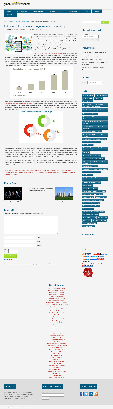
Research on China (101, 197)
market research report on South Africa (94, 191)
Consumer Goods (13, 21)
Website (39, 245)
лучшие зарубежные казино (57, 349)
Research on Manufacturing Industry (93, 211)
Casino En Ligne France (56, 357)
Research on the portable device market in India (48, 53)
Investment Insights (55, 11)
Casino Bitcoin (56, 359)
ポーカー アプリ (56, 373)
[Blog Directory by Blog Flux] (85, 257)
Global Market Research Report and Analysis (93, 135)
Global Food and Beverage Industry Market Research (93, 117)
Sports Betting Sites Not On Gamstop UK (56, 304)
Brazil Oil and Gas (88, 95)
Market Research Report (90, 188)
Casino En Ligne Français (56, 361)
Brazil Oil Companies (101, 95)
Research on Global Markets (91, 206)
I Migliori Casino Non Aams (56, 335)
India (19, 21)
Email (38, 241)
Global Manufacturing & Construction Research (93, 127)
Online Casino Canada (56, 306)
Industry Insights (22, 11)
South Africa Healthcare (99, 220)
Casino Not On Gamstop (56, 296)
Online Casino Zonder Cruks (56, 323)
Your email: (85, 34)
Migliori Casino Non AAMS (56, 377)
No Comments (43, 29)
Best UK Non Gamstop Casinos (56, 288)
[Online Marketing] (87, 255)
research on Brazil (88, 197)
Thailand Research (88, 226)
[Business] (100, 257)
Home (9, 11)
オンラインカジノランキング (56, 308)
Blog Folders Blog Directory (98, 263)
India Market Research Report (17, 170)
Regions (86, 11)
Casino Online (56, 341)
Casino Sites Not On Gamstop (56, 298)
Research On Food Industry (91, 203)
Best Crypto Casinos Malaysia (56, 365)
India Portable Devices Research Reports (38, 170)
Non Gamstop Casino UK (57, 319)
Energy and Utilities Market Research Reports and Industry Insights (93, 110)
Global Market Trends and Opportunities (94, 139)
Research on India (29, 172)
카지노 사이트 (56, 353)
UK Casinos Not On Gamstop (56, 327)
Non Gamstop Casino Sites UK (56, 339)
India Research (55, 170)
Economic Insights (38, 11)
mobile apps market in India (68, 170)
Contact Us (10, 14)
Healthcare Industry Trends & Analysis (93, 158)
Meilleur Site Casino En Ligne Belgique (56, 345)
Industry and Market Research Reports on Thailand (95, 178)
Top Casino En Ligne (56, 355)
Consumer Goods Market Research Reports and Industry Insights (93, 105)
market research (87, 185)
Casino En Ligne (56, 321)
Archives (84, 82)
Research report (102, 217)
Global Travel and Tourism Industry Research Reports (93, 148)
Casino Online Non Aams (56, 315)
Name (38, 237)
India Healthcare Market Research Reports (95, 169)
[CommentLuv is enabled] (9, 260)
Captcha (7, 249)
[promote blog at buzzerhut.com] (87, 266)
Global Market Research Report (92, 131)
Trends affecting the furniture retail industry (94, 52)
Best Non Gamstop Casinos (56, 300)
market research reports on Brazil (92, 194)
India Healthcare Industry (90, 166)
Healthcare (86, 152)
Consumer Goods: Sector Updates (92, 59)
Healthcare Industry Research (91, 155)
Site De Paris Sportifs (56, 351)
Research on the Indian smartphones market (18, 103)
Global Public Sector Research (91, 142)
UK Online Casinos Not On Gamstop (56, 302)
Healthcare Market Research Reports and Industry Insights (95, 162)
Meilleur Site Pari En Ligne (56, 369)
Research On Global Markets (23, 407)
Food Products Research (90, 114)
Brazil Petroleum (87, 98)
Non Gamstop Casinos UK (56, 313)
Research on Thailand (89, 217)
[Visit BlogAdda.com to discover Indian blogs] (93, 257)
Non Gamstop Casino (56, 317)
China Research (87, 101)
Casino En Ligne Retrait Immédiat (56, 371)
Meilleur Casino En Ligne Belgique (56, 343)
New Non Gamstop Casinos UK (56, 290)
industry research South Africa (91, 182)
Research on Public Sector (90, 214)
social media (86, 220)
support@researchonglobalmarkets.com (43, 264)
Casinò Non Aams (57, 367)
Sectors (97, 11)
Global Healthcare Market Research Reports (93, 122)
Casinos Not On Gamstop (56, 292)
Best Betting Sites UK (56, 331)
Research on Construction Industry (93, 200)
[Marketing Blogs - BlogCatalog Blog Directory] (87, 277)
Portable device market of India (14, 172)
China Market (98, 98)
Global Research (88, 145)
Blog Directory (86, 263)
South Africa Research (89, 223)
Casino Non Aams (57, 347)
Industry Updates (72, 11)
